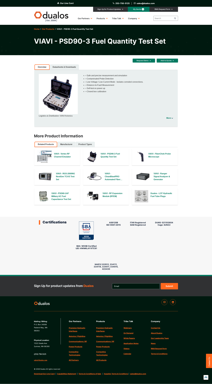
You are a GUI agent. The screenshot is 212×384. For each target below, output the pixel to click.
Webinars (128, 328)
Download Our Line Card (44, 374)
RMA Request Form (162, 9)
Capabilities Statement (66, 374)
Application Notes (131, 343)
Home (37, 29)
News (153, 343)
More (168, 118)
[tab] (42, 67)
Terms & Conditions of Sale (90, 374)
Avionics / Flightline (77, 336)
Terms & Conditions (159, 354)
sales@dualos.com (138, 374)
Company (132, 18)
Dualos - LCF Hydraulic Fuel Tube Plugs (161, 194)
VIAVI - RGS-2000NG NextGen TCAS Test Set (65, 177)
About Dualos (156, 333)
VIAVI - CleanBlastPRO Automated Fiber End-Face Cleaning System (114, 177)
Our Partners (84, 18)
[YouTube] (164, 304)
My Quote (138, 9)
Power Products (75, 347)
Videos (126, 349)
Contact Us (155, 328)
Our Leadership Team (160, 338)
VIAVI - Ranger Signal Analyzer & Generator (162, 177)
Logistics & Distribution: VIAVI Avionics (56, 116)
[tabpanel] (106, 96)
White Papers (129, 338)
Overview (42, 67)
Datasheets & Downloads (64, 67)
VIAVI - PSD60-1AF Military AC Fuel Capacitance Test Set (61, 196)
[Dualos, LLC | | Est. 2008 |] (42, 304)
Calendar (127, 354)
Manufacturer (66, 144)
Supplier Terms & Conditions (116, 374)
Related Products (46, 144)
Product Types (85, 144)
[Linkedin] (173, 304)
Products (101, 18)
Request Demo (143, 60)
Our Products (48, 29)
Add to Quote (166, 60)
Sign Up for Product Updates (109, 9)
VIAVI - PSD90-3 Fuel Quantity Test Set (110, 155)
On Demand (128, 333)
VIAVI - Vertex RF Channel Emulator (62, 155)
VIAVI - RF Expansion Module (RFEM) (112, 194)
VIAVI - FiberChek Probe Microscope (159, 155)
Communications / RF (78, 341)
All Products (101, 360)
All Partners (74, 360)
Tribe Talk (116, 18)
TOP (206, 378)
